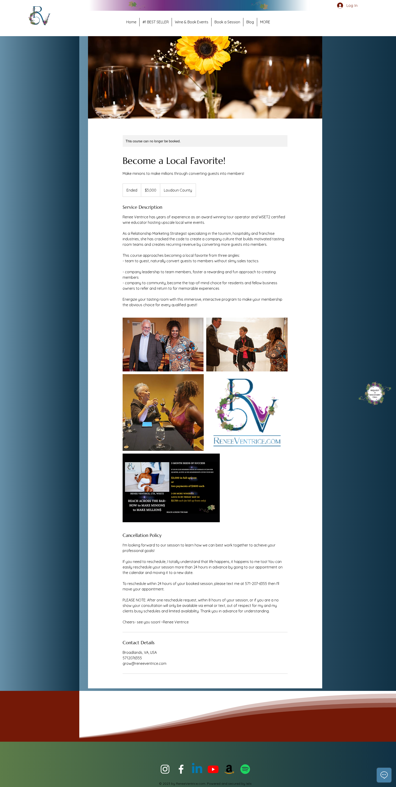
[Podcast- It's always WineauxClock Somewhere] (245, 769)
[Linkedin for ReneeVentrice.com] (197, 769)
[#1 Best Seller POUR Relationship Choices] (229, 769)
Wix (249, 784)
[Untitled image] (163, 344)
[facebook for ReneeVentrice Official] (181, 769)
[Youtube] (213, 769)
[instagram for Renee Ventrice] (165, 769)
